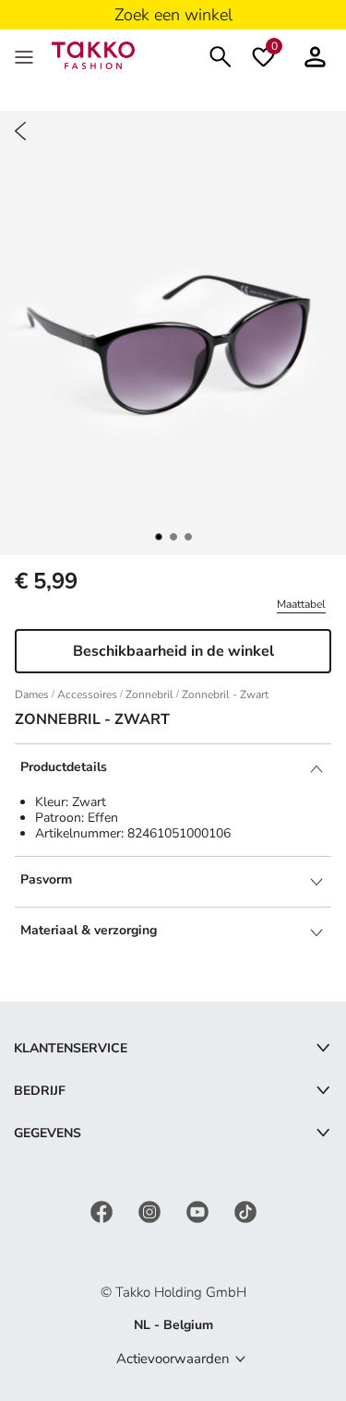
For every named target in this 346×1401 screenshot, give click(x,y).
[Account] (315, 55)
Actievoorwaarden (173, 1358)
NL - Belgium (173, 1325)
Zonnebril (149, 694)
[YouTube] (199, 1210)
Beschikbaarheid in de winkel (173, 651)
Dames (32, 694)
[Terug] (20, 131)
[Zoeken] (220, 54)
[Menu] (26, 55)
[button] (158, 536)
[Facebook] (103, 1210)
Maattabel (301, 604)
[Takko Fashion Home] (93, 54)
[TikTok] (245, 1210)
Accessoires (87, 694)
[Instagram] (151, 1210)
